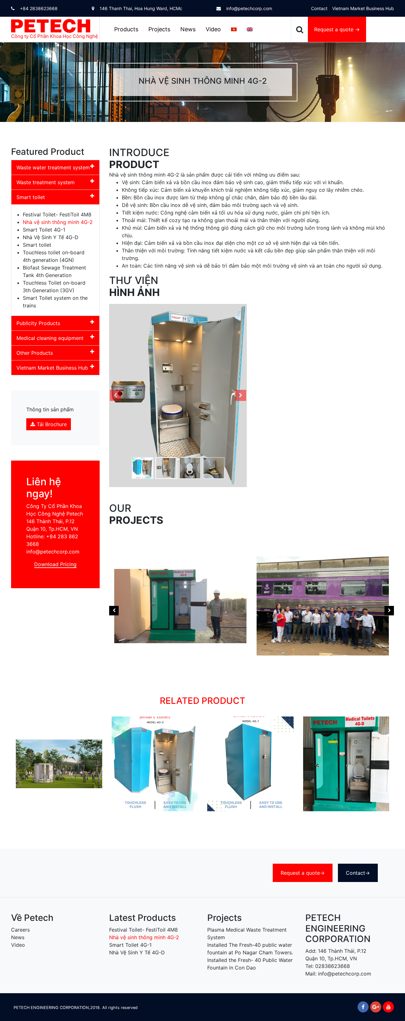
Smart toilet (30, 197)
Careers (20, 930)
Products (126, 29)
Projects (159, 29)
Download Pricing (55, 564)
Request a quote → (337, 29)
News (188, 29)
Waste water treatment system (53, 167)
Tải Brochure (51, 424)
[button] (115, 395)
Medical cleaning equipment (50, 338)
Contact (319, 8)
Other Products (34, 353)
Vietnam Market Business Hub (363, 8)
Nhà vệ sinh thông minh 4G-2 (58, 222)
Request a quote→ (303, 873)
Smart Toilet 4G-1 (44, 230)
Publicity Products (38, 323)
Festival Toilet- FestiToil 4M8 (57, 214)
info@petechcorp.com (248, 8)
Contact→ (358, 873)
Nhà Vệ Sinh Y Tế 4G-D (50, 237)
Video (213, 29)
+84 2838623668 (38, 8)
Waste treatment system (45, 182)
